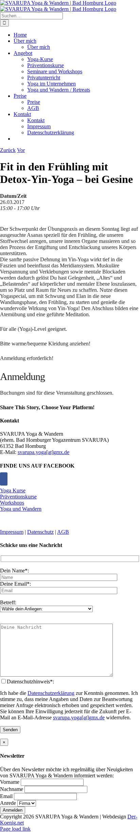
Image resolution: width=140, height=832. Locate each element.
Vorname (9, 782)
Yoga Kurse (12, 490)
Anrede (8, 803)
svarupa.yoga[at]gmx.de (43, 452)
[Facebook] (3, 479)
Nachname (11, 789)
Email (6, 796)
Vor (21, 150)
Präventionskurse (18, 496)
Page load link (15, 829)
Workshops (12, 503)
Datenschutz (40, 532)
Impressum (11, 532)
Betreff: (8, 602)
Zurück (8, 150)
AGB (63, 532)
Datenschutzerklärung (51, 693)
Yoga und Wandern (20, 509)
